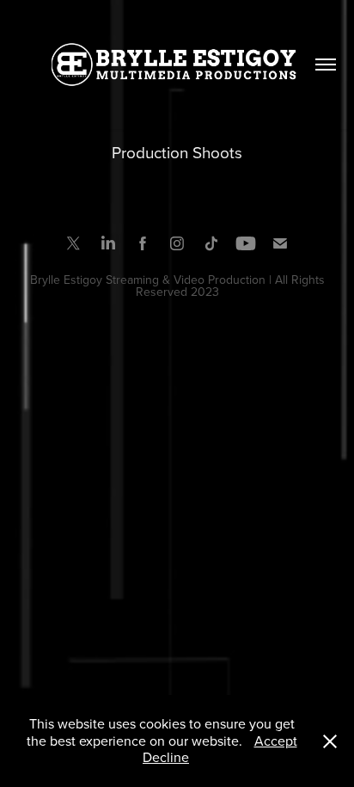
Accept (275, 740)
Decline (166, 756)
